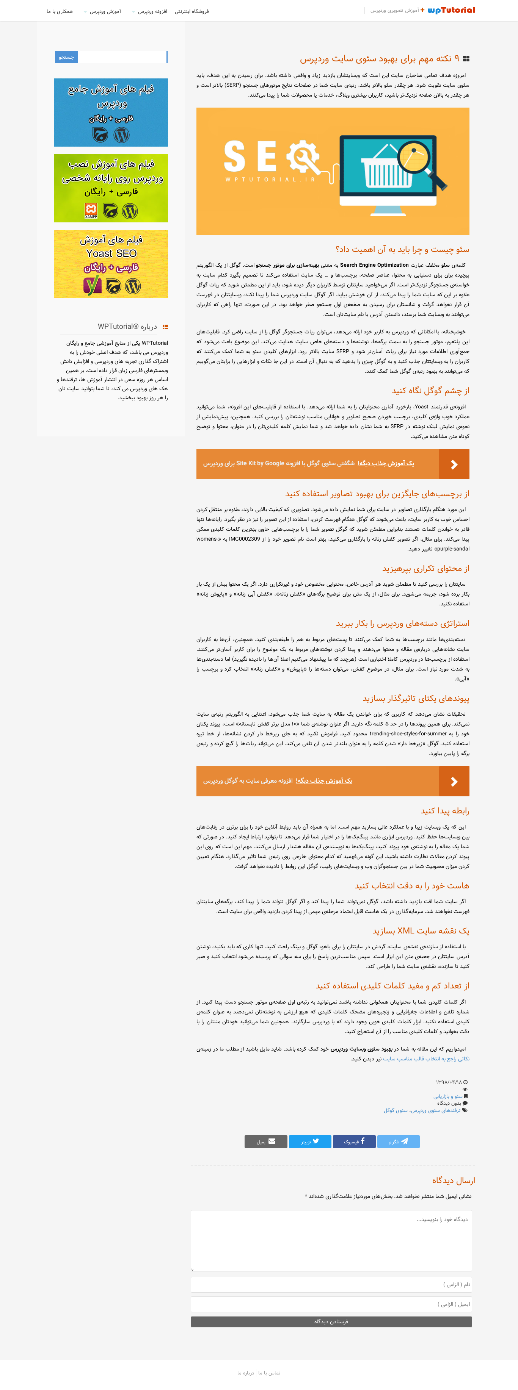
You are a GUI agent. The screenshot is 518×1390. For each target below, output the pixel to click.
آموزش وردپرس (105, 11)
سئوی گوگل (396, 1110)
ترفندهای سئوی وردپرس (436, 1110)
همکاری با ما (60, 11)
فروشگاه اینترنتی (192, 11)
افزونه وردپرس (152, 11)
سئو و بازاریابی (448, 1096)
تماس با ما (269, 1373)
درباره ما (245, 1373)
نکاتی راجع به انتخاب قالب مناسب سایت (426, 1058)
